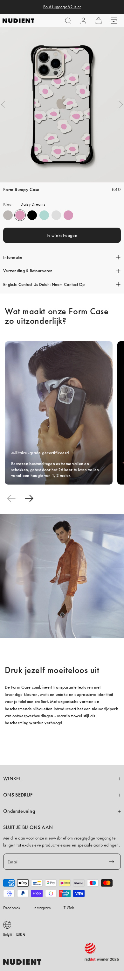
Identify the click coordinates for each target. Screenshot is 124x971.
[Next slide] (29, 498)
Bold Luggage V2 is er (62, 7)
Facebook (11, 908)
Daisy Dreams (20, 215)
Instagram (42, 908)
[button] (68, 21)
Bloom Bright (68, 215)
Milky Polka (56, 215)
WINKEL (12, 779)
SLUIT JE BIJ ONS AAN (28, 827)
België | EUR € (14, 934)
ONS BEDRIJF (17, 795)
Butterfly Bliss (44, 215)
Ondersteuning (19, 811)
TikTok (69, 908)
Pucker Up (8, 215)
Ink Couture (32, 215)
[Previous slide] (11, 498)
